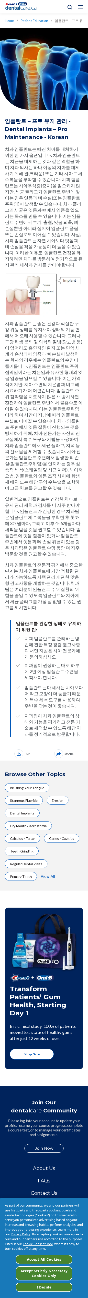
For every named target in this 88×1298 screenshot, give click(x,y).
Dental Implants (22, 813)
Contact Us (44, 1193)
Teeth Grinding (21, 851)
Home (9, 21)
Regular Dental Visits (26, 864)
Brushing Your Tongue (27, 788)
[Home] (23, 6)
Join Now (44, 1148)
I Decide (44, 1287)
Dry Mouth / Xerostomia (28, 826)
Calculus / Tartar (22, 838)
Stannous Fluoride (24, 800)
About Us (44, 1168)
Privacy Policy (20, 1234)
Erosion (57, 800)
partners (67, 1205)
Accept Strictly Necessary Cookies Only (44, 1273)
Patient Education (34, 21)
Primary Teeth (21, 876)
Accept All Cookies (44, 1259)
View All (48, 876)
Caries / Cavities (61, 838)
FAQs (44, 1181)
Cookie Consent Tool (38, 1244)
